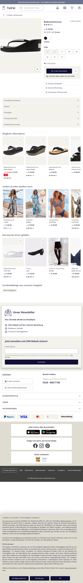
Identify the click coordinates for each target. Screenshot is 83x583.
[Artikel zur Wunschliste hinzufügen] (75, 71)
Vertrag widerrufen (9, 470)
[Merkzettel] (72, 7)
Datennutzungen (66, 521)
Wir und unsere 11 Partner (11, 521)
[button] (3, 7)
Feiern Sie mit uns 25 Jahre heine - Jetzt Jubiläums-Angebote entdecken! (41, 2)
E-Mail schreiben (12, 381)
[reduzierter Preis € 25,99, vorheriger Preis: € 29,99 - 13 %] (13, 150)
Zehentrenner (18, 15)
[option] (45, 38)
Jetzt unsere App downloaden (41, 427)
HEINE (5, 402)
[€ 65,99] (58, 203)
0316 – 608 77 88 (51, 382)
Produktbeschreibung (12, 100)
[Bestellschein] (64, 7)
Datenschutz (29, 470)
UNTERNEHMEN (9, 408)
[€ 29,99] (36, 150)
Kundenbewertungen (12, 124)
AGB (20, 470)
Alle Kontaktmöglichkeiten (17, 388)
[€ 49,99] (13, 203)
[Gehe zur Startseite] (11, 7)
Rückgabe (8, 112)
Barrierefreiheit (40, 470)
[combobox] (34, 7)
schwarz (46, 42)
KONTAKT (6, 375)
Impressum (51, 470)
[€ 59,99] (36, 203)
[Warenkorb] (79, 7)
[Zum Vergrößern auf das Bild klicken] (37, 69)
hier (52, 531)
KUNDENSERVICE (10, 396)
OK (60, 578)
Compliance (61, 470)
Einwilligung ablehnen (19, 578)
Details (6, 106)
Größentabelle (51, 63)
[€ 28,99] (13, 252)
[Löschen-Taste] (41, 8)
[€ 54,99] (36, 252)
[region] (41, 548)
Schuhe (10, 15)
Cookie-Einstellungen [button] (74, 470)
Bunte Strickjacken (10, 290)
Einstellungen (39, 578)
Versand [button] (57, 32)
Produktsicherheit (10, 118)
